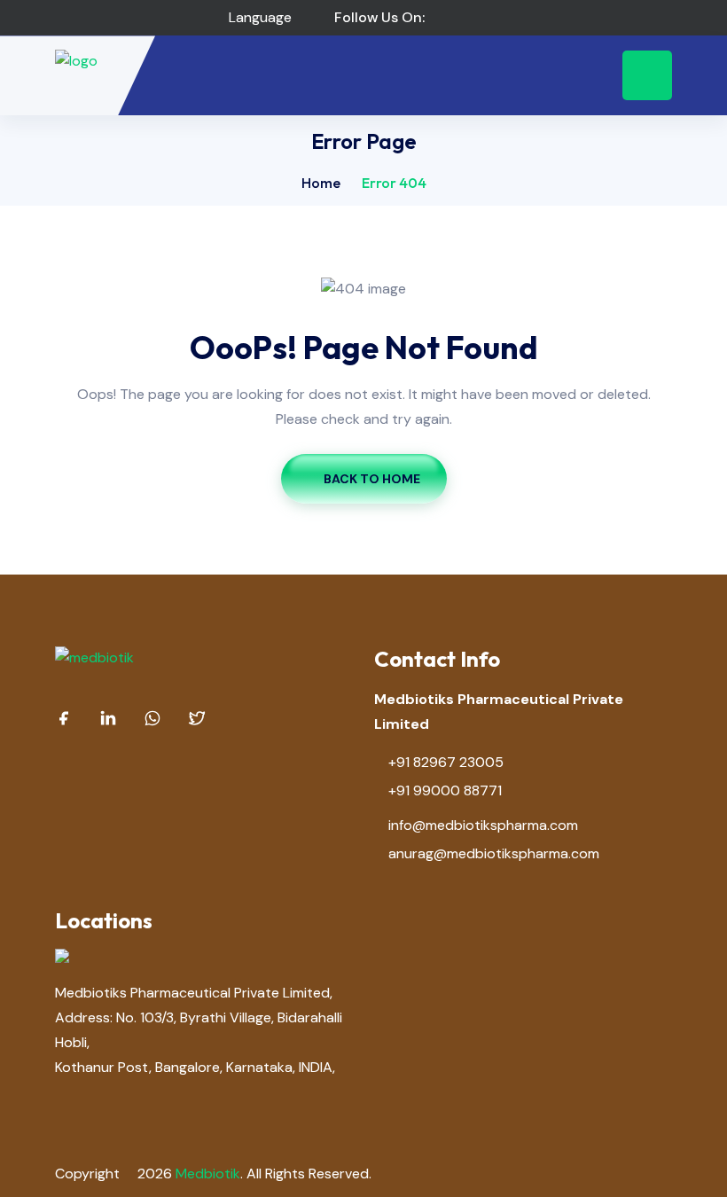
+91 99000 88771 (445, 790)
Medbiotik (208, 1173)
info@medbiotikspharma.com (483, 825)
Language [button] (258, 17)
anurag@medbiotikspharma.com (493, 853)
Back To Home (372, 479)
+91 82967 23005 (446, 762)
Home (320, 183)
